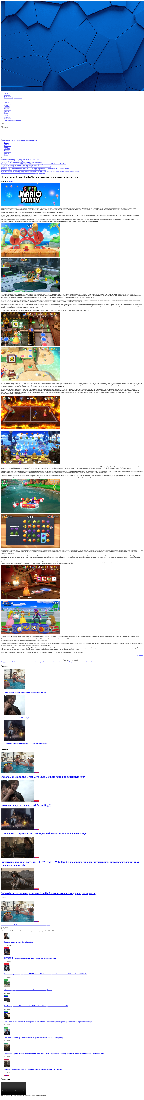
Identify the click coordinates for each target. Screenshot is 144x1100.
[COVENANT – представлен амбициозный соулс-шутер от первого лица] (14, 740)
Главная (6, 101)
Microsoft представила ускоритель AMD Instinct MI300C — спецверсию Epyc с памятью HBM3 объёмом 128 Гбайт (33, 164)
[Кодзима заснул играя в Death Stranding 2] (14, 714)
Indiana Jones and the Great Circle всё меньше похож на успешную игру (20, 159)
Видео (6, 113)
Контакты (7, 95)
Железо (6, 105)
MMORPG (7, 107)
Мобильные (7, 110)
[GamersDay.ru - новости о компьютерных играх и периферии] (19, 140)
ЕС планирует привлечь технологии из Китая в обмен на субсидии (20, 165)
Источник (140, 655)
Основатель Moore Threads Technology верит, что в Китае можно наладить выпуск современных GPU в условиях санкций (35, 168)
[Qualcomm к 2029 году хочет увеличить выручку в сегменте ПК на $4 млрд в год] (7, 1034)
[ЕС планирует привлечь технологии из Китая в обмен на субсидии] (7, 986)
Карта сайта (7, 96)
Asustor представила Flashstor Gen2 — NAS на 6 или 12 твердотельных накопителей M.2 (26, 167)
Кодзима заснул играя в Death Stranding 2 (12, 161)
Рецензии (6, 111)
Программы (7, 104)
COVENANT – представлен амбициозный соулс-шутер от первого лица (21, 162)
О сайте (6, 93)
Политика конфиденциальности (13, 98)
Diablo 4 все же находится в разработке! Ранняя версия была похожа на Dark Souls (29, 661)
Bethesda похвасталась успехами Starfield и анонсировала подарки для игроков (23, 173)
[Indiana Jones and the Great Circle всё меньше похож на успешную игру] (14, 689)
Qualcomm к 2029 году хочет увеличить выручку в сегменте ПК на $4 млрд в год (24, 170)
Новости (6, 102)
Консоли (6, 108)
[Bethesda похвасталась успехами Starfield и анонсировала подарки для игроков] (17, 889)
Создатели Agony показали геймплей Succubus (77, 661)
